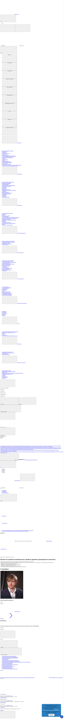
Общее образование (5, 184)
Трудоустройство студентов (6, 222)
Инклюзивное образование (6, 161)
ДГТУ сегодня (4, 154)
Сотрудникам (12, 677)
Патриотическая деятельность (7, 294)
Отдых (3, 334)
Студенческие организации (6, 287)
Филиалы (3, 158)
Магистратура (4, 187)
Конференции (4, 270)
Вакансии (3, 378)
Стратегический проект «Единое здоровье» (9, 262)
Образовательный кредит (6, 193)
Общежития (4, 191)
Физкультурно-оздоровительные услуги (8, 332)
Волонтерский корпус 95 (6, 292)
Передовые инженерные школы (7, 157)
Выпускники (4, 313)
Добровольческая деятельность (7, 293)
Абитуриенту (4, 195)
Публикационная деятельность (7, 268)
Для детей (3, 333)
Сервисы (3, 160)
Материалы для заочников (6, 219)
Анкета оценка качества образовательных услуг (10, 335)
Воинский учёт (4, 376)
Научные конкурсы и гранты (6, 269)
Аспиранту (4, 220)
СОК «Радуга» (4, 290)
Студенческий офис (5, 216)
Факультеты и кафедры (22, 677)
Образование (4, 214)
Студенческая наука (5, 267)
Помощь (3, 224)
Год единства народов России (7, 295)
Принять (51, 714)
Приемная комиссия (5, 192)
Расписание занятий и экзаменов (7, 213)
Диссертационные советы (6, 265)
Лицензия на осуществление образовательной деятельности (11, 165)
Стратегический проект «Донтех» (7, 261)
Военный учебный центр (6, 189)
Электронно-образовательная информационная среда (10, 217)
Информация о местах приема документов (9, 190)
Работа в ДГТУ (4, 372)
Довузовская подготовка (6, 242)
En (2, 23)
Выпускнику (9, 119)
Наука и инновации (20, 252)
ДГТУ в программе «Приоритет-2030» (8, 156)
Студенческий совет (5, 286)
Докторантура (4, 266)
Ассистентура (4, 194)
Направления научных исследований (8, 260)
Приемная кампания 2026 (6, 183)
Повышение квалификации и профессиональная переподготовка (12, 373)
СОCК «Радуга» (4, 163)
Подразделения (4, 151)
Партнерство (4, 312)
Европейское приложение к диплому (8, 352)
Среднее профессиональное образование (8, 185)
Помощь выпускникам (6, 354)
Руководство (4, 152)
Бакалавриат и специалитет (6, 186)
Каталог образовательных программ (8, 182)
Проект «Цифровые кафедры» (7, 162)
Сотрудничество (4, 159)
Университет (9, 54)
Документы (4, 374)
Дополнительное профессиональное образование (10, 331)
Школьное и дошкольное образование (8, 241)
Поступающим (2, 677)
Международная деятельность (9, 103)
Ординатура (4, 196)
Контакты (3, 315)
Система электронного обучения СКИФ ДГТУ (9, 218)
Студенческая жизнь (10, 95)
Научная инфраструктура (6, 263)
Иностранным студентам (6, 215)
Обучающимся (19, 205)
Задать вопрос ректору (5, 153)
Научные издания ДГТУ (6, 264)
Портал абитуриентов (5, 197)
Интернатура (4, 188)
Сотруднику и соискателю (9, 127)
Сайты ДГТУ (16, 14)
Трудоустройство (5, 353)
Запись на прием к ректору (6, 164)
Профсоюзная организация (6, 291)
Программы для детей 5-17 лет (7, 243)
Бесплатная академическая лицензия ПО (8, 223)
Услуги (10, 111)
